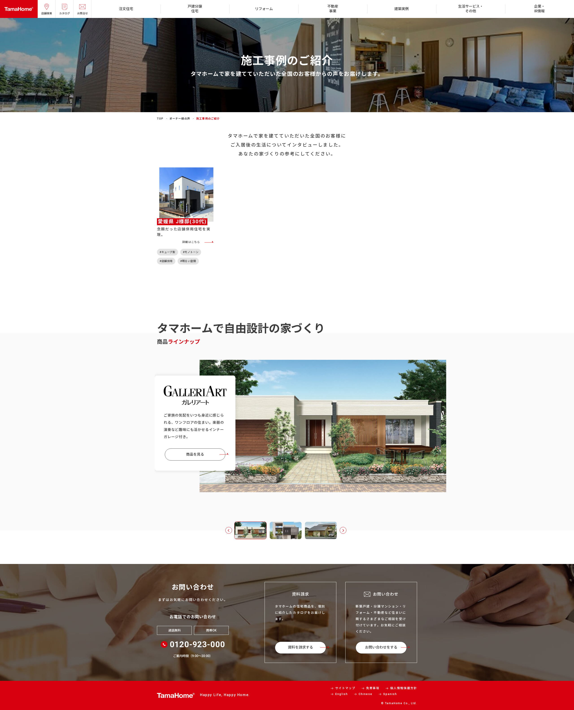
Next (343, 530)
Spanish (390, 694)
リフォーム (264, 9)
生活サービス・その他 (470, 8)
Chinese (366, 694)
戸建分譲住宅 (195, 8)
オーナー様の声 (180, 118)
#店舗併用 (166, 261)
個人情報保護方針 (403, 688)
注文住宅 (126, 9)
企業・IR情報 (539, 8)
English (341, 694)
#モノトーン (191, 252)
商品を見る (195, 452)
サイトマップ (345, 688)
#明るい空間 (188, 261)
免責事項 (373, 688)
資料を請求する (300, 647)
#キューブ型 (167, 252)
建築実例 (401, 9)
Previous (228, 530)
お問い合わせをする (381, 647)
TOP (160, 118)
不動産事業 (332, 8)
